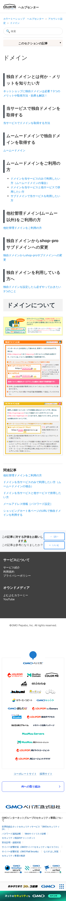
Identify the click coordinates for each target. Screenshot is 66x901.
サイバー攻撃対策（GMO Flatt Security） (21, 851)
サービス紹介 (11, 567)
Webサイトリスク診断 (35, 833)
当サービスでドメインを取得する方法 (26, 123)
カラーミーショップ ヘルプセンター (23, 18)
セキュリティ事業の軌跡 (13, 855)
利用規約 (8, 571)
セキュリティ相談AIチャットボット (18, 838)
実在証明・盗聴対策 (11, 842)
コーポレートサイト (25, 773)
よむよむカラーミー (15, 595)
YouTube (9, 599)
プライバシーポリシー (17, 575)
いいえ (55, 545)
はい (56, 536)
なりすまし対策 (51, 851)
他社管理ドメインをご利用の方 (22, 228)
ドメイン (15, 22)
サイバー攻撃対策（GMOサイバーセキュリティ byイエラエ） (31, 847)
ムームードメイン (14, 150)
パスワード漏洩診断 (11, 833)
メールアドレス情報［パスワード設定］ (28, 504)
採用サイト (46, 773)
